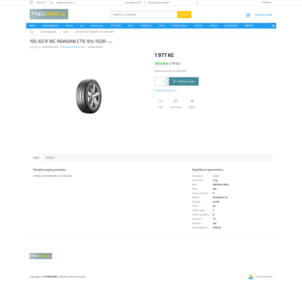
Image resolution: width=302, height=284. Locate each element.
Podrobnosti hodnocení (72, 47)
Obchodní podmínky (159, 2)
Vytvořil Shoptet (264, 277)
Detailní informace (164, 90)
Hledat (184, 14)
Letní (216, 176)
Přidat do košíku (186, 81)
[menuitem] (32, 26)
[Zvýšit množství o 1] (167, 79)
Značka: (95, 47)
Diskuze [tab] (50, 157)
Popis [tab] (36, 157)
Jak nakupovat (133, 2)
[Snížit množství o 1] (167, 83)
